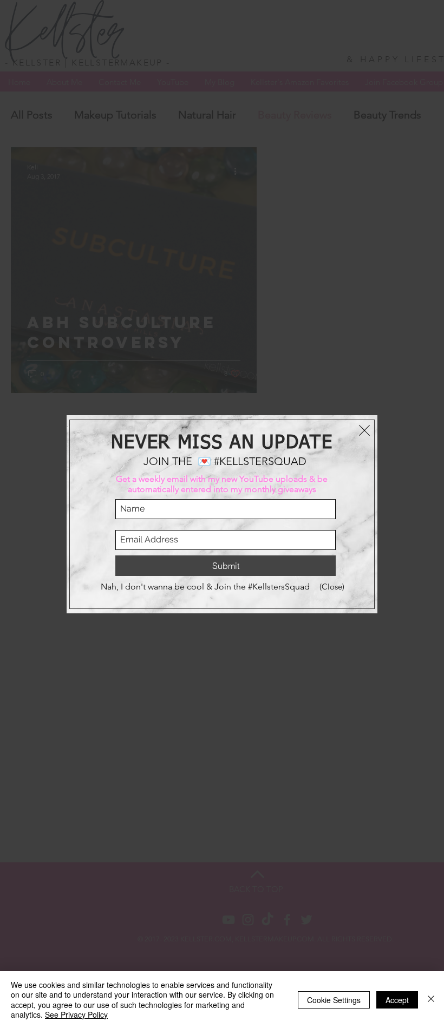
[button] (364, 430)
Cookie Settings (334, 999)
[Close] (431, 999)
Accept (397, 999)
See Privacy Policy (76, 1014)
